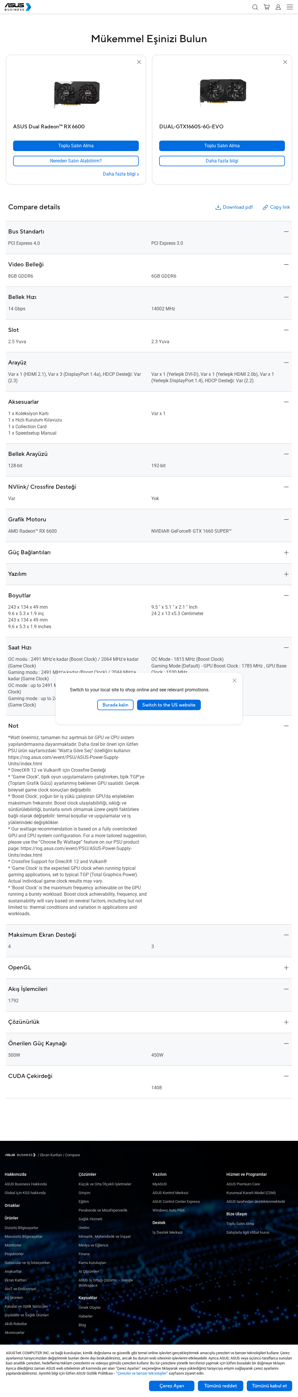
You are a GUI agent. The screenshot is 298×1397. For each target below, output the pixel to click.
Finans (84, 1254)
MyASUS (159, 1184)
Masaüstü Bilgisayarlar (23, 1236)
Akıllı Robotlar (16, 1324)
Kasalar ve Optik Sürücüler (26, 1306)
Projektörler (14, 1254)
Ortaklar (12, 1205)
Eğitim (84, 1201)
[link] (76, 161)
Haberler (86, 1316)
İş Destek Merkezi (167, 1232)
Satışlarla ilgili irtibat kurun (247, 1232)
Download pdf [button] (238, 207)
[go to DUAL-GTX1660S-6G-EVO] (222, 93)
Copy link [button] (280, 207)
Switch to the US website (169, 705)
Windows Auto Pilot (168, 1210)
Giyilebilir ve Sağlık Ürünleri (27, 1315)
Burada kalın (115, 705)
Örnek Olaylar (90, 1307)
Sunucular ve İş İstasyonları (27, 1262)
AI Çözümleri (89, 1271)
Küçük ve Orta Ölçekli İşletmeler (105, 1184)
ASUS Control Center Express (176, 1201)
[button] (254, 6)
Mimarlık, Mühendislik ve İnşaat (105, 1236)
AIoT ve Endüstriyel (20, 1289)
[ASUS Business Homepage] (18, 7)
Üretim (84, 1228)
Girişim (84, 1193)
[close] (234, 680)
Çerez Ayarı (171, 1386)
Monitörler (13, 1245)
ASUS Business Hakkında (26, 1184)
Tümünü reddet (220, 1386)
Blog (82, 1325)
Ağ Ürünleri (13, 1297)
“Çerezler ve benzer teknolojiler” (142, 1373)
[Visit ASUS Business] (21, 1155)
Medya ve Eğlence (93, 1245)
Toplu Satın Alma (240, 1223)
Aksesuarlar (14, 1332)
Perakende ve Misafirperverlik (103, 1210)
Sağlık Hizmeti (90, 1219)
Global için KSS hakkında (25, 1193)
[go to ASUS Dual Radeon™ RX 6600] (76, 93)
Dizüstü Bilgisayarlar (21, 1228)
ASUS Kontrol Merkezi (170, 1193)
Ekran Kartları (15, 1280)
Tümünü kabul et (269, 1386)
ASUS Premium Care (243, 1184)
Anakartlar (13, 1271)
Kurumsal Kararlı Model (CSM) (251, 1193)
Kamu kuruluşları (92, 1262)
